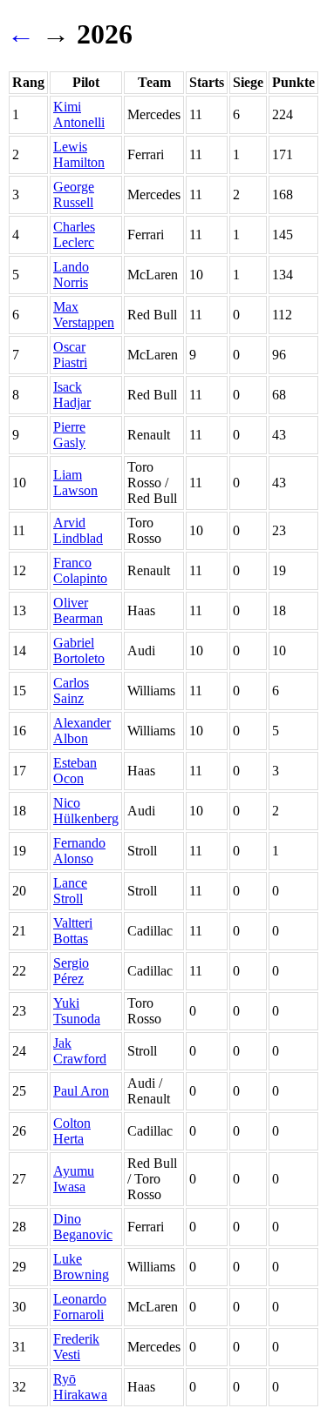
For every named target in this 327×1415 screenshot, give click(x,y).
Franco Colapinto (80, 570)
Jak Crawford (79, 1051)
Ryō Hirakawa (80, 1386)
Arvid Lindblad (78, 530)
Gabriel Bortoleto (79, 650)
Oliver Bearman (78, 610)
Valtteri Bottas (72, 930)
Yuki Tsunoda (76, 1011)
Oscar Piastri (70, 354)
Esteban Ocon (75, 770)
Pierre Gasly (69, 434)
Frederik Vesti (76, 1346)
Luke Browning (81, 1266)
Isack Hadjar (72, 394)
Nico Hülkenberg (86, 810)
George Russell (73, 194)
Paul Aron (81, 1090)
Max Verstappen (83, 314)
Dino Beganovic (82, 1226)
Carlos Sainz (71, 690)
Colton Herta (72, 1131)
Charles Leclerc (74, 234)
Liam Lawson (75, 482)
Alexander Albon (82, 730)
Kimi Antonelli (79, 114)
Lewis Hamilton (79, 154)
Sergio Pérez (71, 971)
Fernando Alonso (79, 850)
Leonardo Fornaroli (79, 1306)
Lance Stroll (70, 890)
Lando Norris (71, 274)
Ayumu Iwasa (73, 1179)
